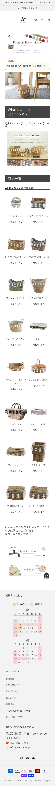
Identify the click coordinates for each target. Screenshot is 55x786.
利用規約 (10, 704)
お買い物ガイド (13, 685)
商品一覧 (41, 65)
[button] (6, 20)
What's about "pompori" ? (20, 65)
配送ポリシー (12, 697)
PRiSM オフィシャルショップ (23, 781)
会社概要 (10, 678)
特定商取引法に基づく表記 (18, 710)
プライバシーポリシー (16, 717)
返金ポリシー (12, 691)
